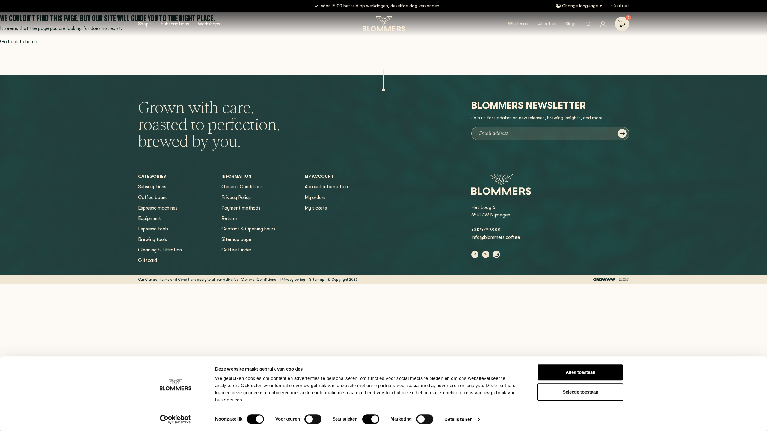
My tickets (316, 208)
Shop (143, 24)
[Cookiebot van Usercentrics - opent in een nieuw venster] (175, 419)
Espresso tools (153, 229)
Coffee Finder (236, 250)
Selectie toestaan (580, 391)
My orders (315, 197)
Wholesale (518, 23)
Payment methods (240, 208)
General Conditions (242, 186)
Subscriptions (175, 24)
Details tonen (458, 419)
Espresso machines (158, 208)
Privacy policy (292, 279)
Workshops (209, 24)
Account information (326, 186)
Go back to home (18, 41)
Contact (620, 5)
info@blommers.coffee (495, 237)
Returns (229, 218)
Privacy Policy (236, 197)
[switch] (312, 419)
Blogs (570, 23)
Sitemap (316, 279)
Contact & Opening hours (248, 229)
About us (547, 23)
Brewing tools (152, 239)
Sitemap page (236, 239)
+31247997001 (486, 230)
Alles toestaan (580, 372)
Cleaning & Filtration (160, 250)
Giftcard (147, 260)
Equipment (149, 218)
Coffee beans (152, 197)
